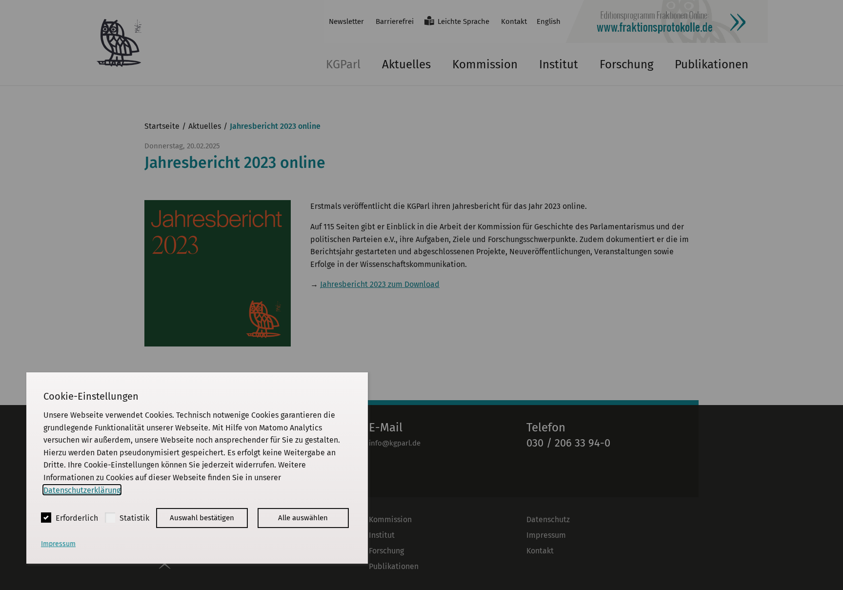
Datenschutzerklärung (81, 489)
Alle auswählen (303, 517)
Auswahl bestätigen (202, 517)
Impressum (58, 544)
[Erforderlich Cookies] (46, 517)
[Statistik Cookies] (110, 517)
